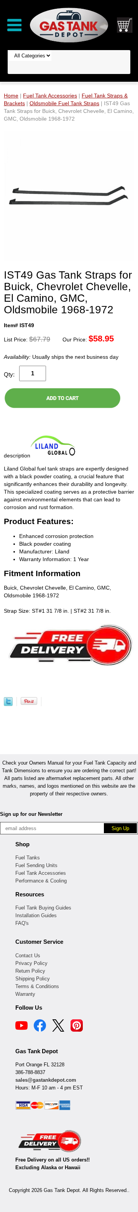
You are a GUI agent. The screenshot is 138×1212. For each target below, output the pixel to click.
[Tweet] (8, 704)
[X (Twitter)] (58, 1026)
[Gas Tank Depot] (69, 25)
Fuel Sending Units (36, 865)
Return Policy (30, 971)
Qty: (9, 374)
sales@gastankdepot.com (45, 1080)
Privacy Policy (31, 963)
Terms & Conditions (37, 986)
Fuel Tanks (27, 858)
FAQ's (22, 923)
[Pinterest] (77, 1026)
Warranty (25, 994)
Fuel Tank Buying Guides (43, 908)
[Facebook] (40, 1026)
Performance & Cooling (41, 881)
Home (11, 95)
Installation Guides (36, 915)
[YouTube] (21, 1026)
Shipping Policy (32, 979)
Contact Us (27, 955)
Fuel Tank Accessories (40, 873)
